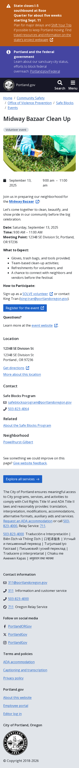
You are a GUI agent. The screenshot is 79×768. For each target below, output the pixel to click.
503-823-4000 (13, 534)
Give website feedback (30, 463)
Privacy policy (13, 678)
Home (7, 98)
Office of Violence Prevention (30, 103)
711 (42, 526)
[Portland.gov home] (19, 85)
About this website (17, 697)
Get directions (13, 368)
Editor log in (12, 714)
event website (42, 325)
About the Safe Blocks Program (27, 425)
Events (13, 107)
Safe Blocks (65, 103)
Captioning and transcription (25, 670)
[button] (60, 85)
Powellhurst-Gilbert (18, 442)
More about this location (22, 374)
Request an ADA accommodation (27, 521)
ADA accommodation (19, 662)
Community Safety (31, 98)
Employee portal (15, 705)
